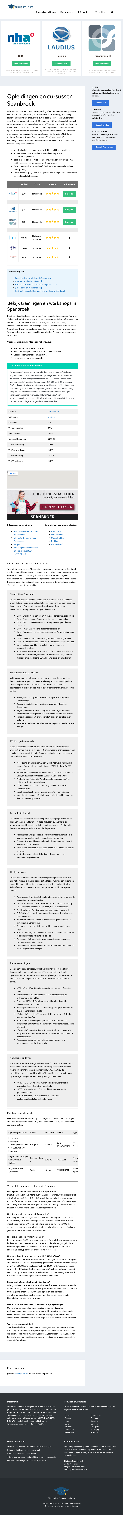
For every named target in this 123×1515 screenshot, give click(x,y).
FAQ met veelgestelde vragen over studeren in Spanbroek (40, 291)
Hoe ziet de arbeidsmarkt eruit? (28, 281)
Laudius (36, 1412)
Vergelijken (100, 12)
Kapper (17, 544)
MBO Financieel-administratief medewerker (27, 533)
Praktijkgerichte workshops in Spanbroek (33, 278)
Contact (45, 1503)
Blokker (54, 541)
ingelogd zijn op (21, 1374)
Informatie (83, 12)
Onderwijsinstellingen (45, 12)
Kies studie (65, 12)
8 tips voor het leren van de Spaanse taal (23, 1450)
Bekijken (69, 194)
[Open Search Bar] (112, 12)
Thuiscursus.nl (12, 1415)
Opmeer (51, 417)
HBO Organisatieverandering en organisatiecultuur (26, 549)
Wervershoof (56, 544)
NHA (25, 1412)
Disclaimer (64, 1503)
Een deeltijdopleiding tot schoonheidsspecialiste (26, 1460)
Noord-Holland (54, 411)
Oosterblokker (57, 538)
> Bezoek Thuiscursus (104, 147)
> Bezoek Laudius (102, 125)
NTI (29, 1412)
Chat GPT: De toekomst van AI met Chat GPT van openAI (30, 1446)
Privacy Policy (75, 1503)
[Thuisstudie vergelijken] (20, 6)
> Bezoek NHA (100, 102)
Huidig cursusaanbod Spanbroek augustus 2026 (36, 284)
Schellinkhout (57, 535)
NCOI (21, 1415)
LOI (20, 1412)
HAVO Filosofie (20, 554)
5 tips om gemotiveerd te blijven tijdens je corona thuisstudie (31, 1457)
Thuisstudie (52, 1498)
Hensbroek (56, 531)
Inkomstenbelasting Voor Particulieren (25, 539)
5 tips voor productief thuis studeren (21, 1453)
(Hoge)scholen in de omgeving (28, 288)
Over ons (53, 1503)
